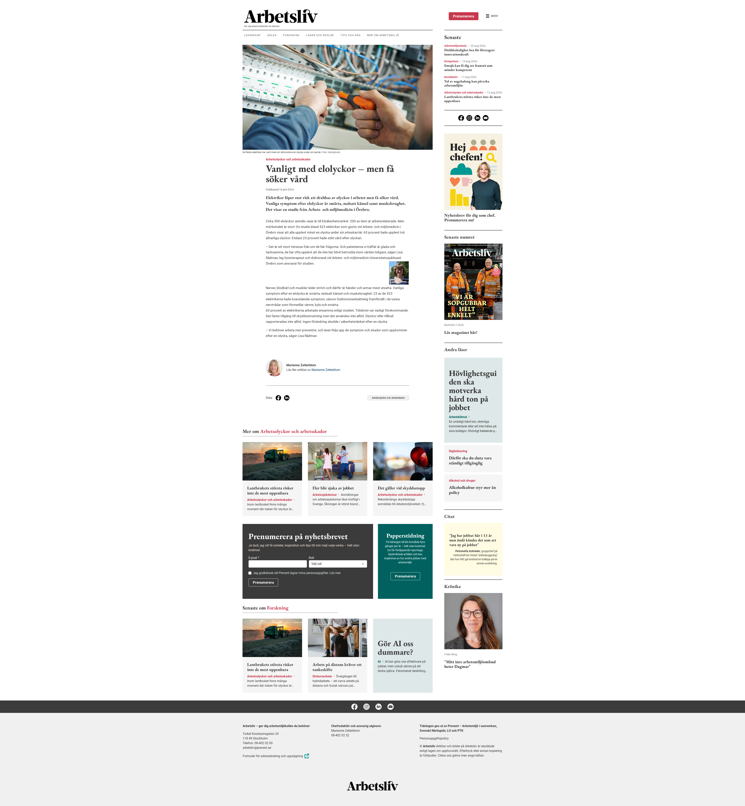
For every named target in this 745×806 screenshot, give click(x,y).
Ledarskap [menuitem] (252, 35)
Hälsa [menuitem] (271, 35)
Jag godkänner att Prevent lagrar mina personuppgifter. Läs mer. (297, 573)
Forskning (277, 607)
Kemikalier (451, 77)
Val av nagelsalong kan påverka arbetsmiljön (466, 83)
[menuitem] (338, 16)
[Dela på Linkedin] (286, 398)
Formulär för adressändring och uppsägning (273, 756)
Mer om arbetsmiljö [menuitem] (383, 35)
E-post (254, 558)
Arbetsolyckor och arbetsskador (288, 159)
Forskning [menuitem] (291, 35)
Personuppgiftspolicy (434, 738)
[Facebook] (461, 118)
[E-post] (486, 118)
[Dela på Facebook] (278, 398)
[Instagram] (469, 118)
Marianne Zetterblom (326, 370)
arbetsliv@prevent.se (257, 748)
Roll (311, 558)
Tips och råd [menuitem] (350, 35)
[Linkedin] (477, 118)
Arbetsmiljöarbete (455, 45)
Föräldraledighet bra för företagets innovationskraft (469, 52)
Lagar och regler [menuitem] (320, 35)
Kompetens (451, 61)
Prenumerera (463, 16)
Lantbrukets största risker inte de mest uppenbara (472, 99)
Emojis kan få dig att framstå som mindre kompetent (468, 67)
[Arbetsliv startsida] (372, 785)
